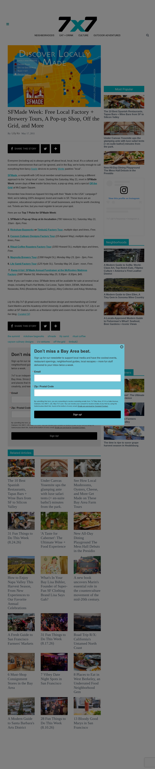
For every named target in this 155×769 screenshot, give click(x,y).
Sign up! (77, 414)
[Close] (122, 347)
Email (37, 371)
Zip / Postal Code (44, 386)
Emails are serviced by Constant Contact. (93, 406)
